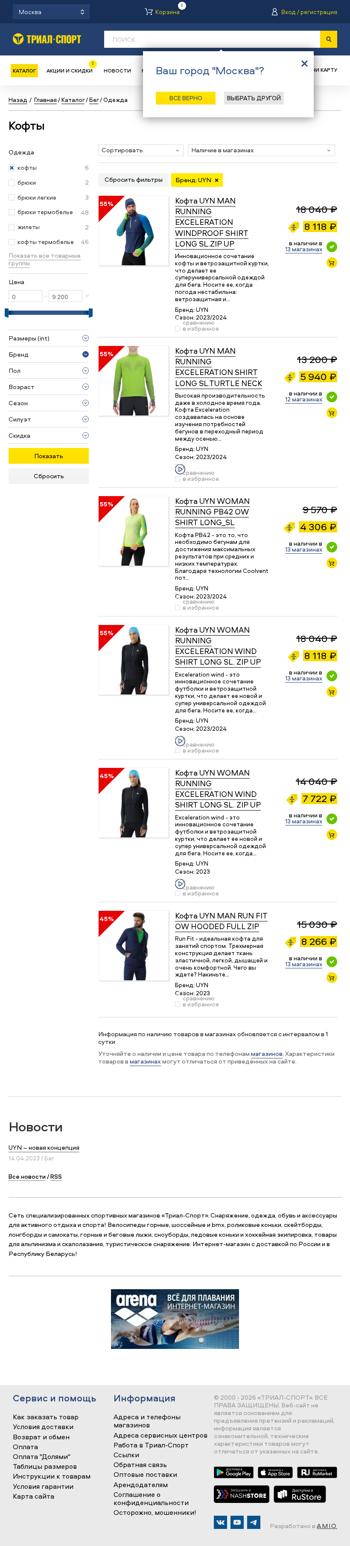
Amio (327, 1525)
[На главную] (47, 38)
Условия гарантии (43, 1486)
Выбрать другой (254, 98)
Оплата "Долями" (41, 1457)
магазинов (267, 1053)
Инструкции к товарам (51, 1476)
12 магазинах (303, 399)
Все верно (185, 98)
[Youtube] (237, 1522)
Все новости (27, 1176)
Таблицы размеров (45, 1466)
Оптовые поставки (145, 1474)
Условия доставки (43, 1427)
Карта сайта (33, 1496)
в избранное (201, 328)
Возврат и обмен (41, 1437)
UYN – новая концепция (44, 1147)
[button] (141, 150)
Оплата (25, 1447)
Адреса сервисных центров (160, 1435)
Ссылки (126, 1455)
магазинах (145, 1061)
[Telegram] (253, 1522)
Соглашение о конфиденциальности (151, 1499)
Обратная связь (140, 1465)
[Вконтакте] (220, 1522)
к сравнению (199, 319)
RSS (56, 1176)
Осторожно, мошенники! (155, 1512)
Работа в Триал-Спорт (151, 1445)
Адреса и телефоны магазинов (147, 1421)
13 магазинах (303, 249)
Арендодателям (141, 1485)
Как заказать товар (46, 1417)
